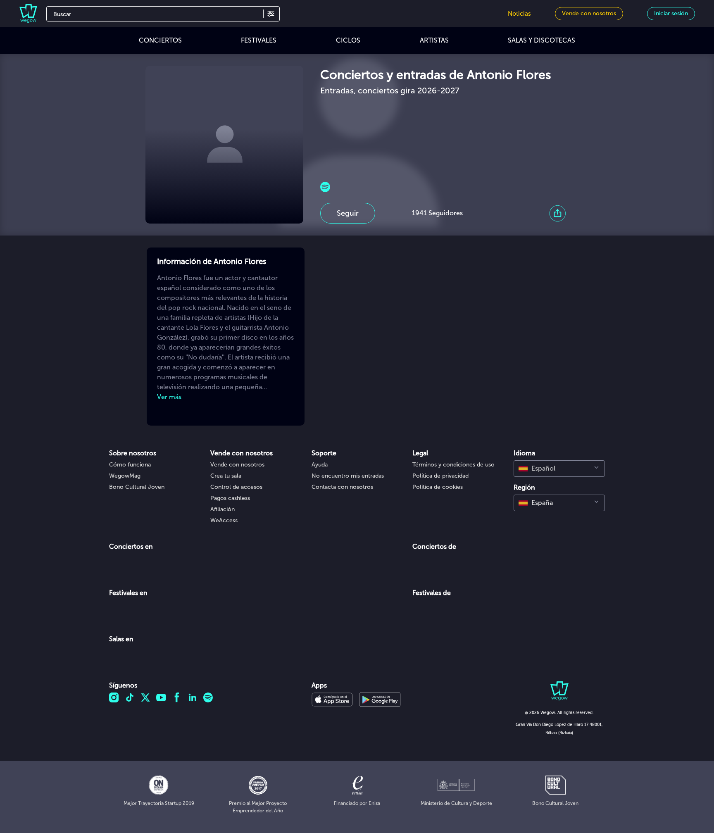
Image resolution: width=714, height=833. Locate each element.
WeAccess (224, 520)
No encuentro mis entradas (348, 475)
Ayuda (320, 464)
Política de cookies (437, 486)
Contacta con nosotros (342, 486)
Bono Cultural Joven (136, 486)
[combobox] (559, 468)
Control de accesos (236, 486)
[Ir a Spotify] (325, 187)
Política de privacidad (440, 475)
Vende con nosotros (237, 464)
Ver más (169, 397)
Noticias (519, 13)
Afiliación (222, 509)
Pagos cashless (230, 498)
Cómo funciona (130, 464)
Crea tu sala (225, 475)
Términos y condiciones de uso (453, 464)
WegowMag (124, 475)
